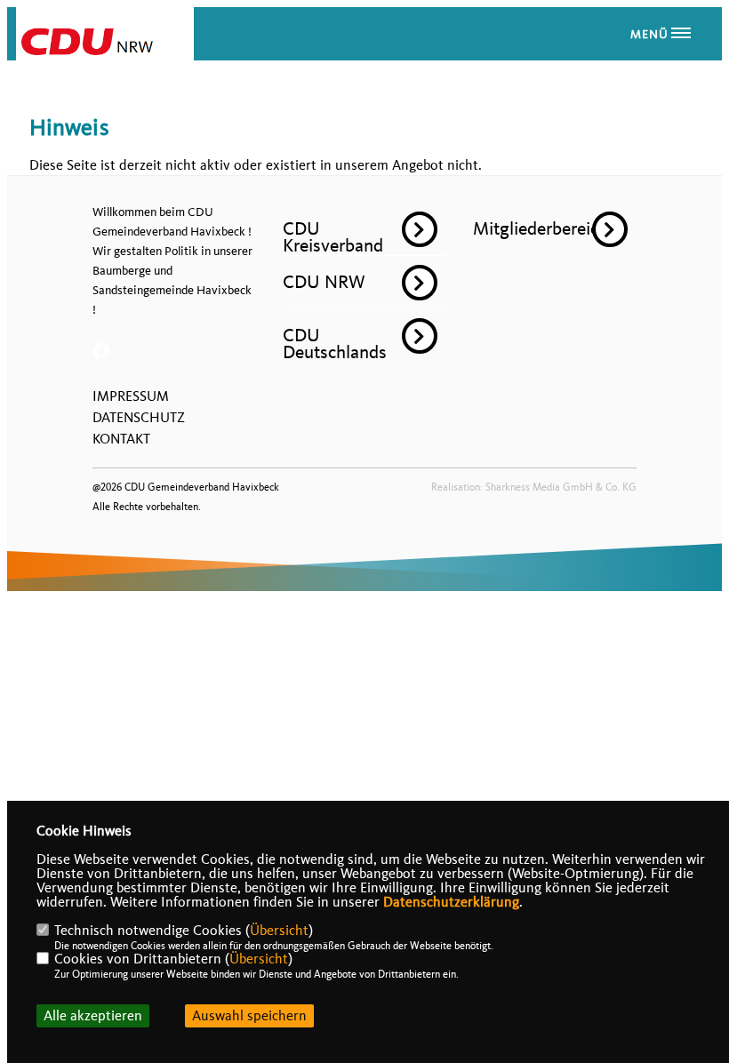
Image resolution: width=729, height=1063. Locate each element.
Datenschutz (138, 418)
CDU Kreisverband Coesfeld (333, 245)
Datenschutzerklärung (451, 902)
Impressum (130, 396)
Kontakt (121, 439)
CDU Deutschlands (335, 343)
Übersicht (279, 931)
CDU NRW (324, 281)
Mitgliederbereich (540, 228)
